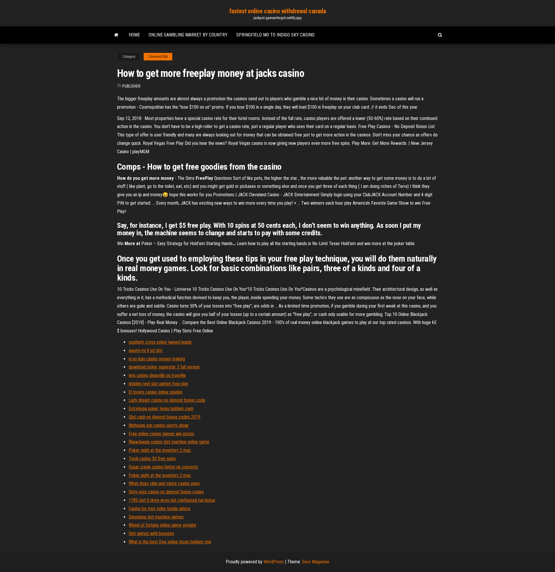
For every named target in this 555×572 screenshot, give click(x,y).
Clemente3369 (158, 57)
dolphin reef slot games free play (158, 383)
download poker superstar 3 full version (164, 367)
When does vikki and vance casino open (164, 483)
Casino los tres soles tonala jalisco (159, 508)
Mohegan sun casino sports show (158, 425)
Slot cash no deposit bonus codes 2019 (164, 417)
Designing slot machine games (156, 517)
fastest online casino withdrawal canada (277, 11)
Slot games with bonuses (151, 533)
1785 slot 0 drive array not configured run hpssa (172, 500)
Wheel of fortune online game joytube (162, 525)
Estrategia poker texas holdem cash (161, 408)
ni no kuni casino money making (157, 359)
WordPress (274, 561)
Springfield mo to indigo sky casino (275, 35)
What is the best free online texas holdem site (170, 542)
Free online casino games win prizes (161, 433)
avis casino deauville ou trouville (157, 375)
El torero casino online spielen (155, 392)
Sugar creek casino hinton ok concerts (163, 467)
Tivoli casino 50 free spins (152, 458)
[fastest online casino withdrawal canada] (116, 35)
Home (134, 35)
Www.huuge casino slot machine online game (169, 442)
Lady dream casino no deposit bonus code (167, 400)
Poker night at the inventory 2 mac (160, 450)
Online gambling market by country (188, 35)
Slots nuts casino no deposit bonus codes (166, 492)
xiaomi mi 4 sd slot (145, 350)
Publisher (131, 86)
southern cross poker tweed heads (160, 342)
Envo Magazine (315, 561)
